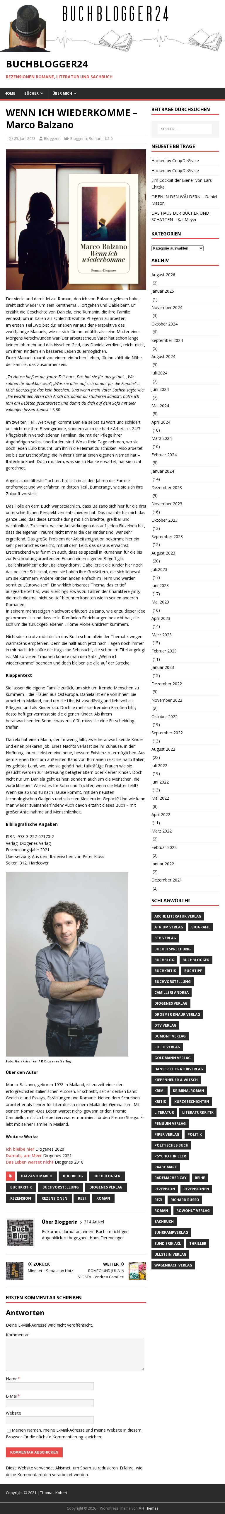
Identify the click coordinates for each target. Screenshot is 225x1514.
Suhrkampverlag (171, 1232)
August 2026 (163, 274)
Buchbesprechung (172, 949)
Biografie (200, 927)
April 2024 (160, 422)
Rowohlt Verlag (193, 1210)
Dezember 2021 (166, 880)
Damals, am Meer (24, 1155)
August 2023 (163, 553)
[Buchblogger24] (112, 48)
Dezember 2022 (166, 683)
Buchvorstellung (60, 1187)
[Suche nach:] (185, 129)
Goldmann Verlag (172, 1057)
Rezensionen (54, 1198)
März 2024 (161, 438)
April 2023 (160, 618)
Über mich (62, 93)
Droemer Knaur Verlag (177, 1014)
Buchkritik (21, 1187)
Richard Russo (185, 1199)
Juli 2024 (159, 373)
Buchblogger (106, 1176)
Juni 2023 (160, 585)
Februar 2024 (164, 454)
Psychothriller (170, 1156)
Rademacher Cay (170, 1177)
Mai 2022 (160, 798)
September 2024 (167, 340)
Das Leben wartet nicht (30, 1162)
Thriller (197, 1243)
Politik (195, 1134)
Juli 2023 (159, 569)
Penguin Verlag (170, 1123)
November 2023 (166, 503)
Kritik (160, 1101)
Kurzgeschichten (191, 1101)
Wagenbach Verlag (173, 1265)
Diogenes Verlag (105, 1187)
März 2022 (161, 831)
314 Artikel (94, 1222)
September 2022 (167, 732)
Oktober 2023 (164, 520)
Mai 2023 (160, 602)
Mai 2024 (160, 405)
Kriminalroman (188, 1090)
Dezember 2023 (166, 487)
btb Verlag (165, 937)
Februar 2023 (164, 651)
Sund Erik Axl (167, 1243)
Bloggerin (52, 138)
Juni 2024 (160, 389)
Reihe (200, 1177)
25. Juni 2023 (24, 138)
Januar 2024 (162, 471)
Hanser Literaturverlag (178, 1069)
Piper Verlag (166, 1134)
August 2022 (163, 749)
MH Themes (148, 1508)
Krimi (159, 1090)
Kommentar (17, 1334)
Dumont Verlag (170, 1036)
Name (12, 1378)
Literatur (164, 1112)
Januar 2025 (162, 291)
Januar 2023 (162, 667)
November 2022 (166, 700)
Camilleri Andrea (171, 992)
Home (9, 93)
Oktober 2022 (164, 716)
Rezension (20, 1198)
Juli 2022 (159, 765)
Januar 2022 (162, 864)
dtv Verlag (165, 1025)
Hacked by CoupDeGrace (175, 160)
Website (13, 1413)
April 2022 (160, 814)
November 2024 (166, 307)
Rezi (82, 1198)
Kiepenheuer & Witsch (176, 1079)
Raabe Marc (165, 1166)
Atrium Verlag (168, 927)
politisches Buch (171, 1145)
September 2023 (167, 536)
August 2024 (163, 356)
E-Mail (12, 1396)
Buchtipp (193, 970)
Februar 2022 (164, 847)
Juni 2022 (160, 782)
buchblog (73, 1176)
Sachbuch (164, 1221)
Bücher (31, 93)
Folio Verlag (167, 1047)
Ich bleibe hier (20, 1149)
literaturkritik (198, 1112)
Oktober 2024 (164, 324)
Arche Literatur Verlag (177, 916)
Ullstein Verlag (170, 1254)
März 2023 (161, 635)
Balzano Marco (36, 1176)
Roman (95, 138)
